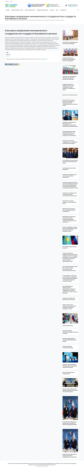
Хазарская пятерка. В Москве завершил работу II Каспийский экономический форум (70, 366)
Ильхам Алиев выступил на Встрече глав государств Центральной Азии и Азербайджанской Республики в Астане (70, 102)
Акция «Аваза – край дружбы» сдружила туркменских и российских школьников (70, 78)
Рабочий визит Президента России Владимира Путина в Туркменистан (69, 210)
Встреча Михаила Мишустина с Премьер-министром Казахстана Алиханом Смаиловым (70, 390)
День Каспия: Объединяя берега (70, 94)
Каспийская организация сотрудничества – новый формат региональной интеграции (70, 142)
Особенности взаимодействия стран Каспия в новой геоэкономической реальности (70, 194)
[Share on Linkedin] (8, 64)
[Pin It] (12, 64)
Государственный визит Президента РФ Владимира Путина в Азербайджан (69, 59)
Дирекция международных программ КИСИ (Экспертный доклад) (69, 340)
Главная (7, 1)
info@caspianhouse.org (73, 6)
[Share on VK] (17, 64)
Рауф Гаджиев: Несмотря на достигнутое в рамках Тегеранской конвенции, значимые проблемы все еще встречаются (69, 219)
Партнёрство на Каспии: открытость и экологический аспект (69, 202)
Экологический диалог (68, 325)
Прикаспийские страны (14, 20)
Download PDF (44, 59)
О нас (11, 1)
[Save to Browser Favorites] (19, 64)
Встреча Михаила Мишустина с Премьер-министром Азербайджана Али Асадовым (70, 456)
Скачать (8, 55)
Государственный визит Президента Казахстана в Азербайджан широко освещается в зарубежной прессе (69, 87)
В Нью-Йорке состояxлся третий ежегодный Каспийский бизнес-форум (70, 162)
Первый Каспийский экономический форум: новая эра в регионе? (70, 332)
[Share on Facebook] (6, 64)
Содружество (23, 20)
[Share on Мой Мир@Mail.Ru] (10, 64)
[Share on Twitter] (14, 64)
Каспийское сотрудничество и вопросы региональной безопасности (70, 176)
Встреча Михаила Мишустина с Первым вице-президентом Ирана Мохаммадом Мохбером (70, 423)
